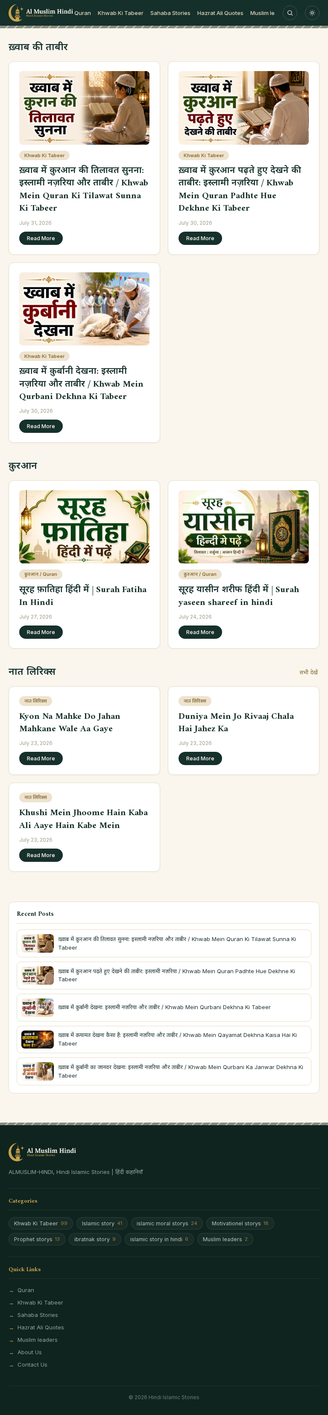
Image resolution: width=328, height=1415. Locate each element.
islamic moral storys (167, 1223)
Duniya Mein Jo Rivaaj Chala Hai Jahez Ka (236, 723)
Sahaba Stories (170, 12)
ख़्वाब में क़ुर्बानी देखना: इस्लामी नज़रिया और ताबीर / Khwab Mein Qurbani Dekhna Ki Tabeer (81, 384)
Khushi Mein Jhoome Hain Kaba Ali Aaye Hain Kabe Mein (83, 819)
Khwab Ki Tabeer (121, 12)
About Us (30, 1352)
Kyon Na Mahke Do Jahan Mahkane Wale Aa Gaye (69, 723)
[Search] (290, 13)
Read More (41, 238)
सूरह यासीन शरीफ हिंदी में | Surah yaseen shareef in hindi (239, 596)
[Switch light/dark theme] (312, 13)
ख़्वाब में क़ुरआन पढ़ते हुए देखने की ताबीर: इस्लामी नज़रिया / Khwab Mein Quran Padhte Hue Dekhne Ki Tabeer (240, 189)
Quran (82, 12)
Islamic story (102, 1223)
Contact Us (32, 1364)
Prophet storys (37, 1239)
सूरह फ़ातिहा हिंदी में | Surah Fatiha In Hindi (82, 596)
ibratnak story (95, 1239)
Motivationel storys (240, 1223)
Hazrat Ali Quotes (220, 12)
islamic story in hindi (159, 1239)
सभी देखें (308, 672)
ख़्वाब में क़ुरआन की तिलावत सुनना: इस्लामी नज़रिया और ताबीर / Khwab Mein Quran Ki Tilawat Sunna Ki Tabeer (83, 189)
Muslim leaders (270, 12)
